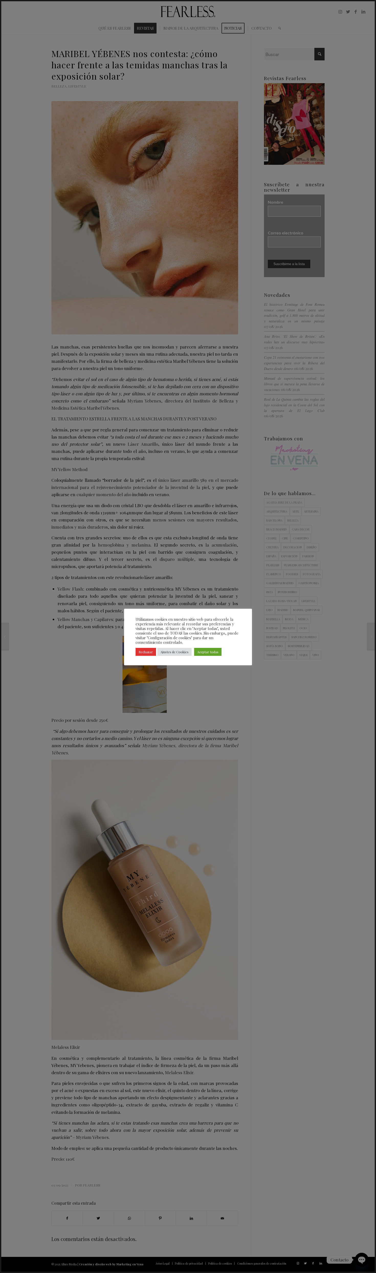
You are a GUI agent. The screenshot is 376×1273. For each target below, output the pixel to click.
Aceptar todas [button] (207, 652)
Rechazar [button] (146, 652)
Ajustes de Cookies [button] (174, 652)
